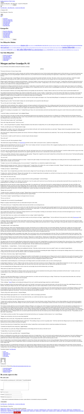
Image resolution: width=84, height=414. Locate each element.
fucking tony (58, 45)
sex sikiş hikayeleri (24, 49)
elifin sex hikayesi (31, 45)
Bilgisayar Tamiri (6, 371)
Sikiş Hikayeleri (6, 25)
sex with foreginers (37, 49)
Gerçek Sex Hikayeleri (8, 20)
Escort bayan (22, 142)
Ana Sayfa (5, 18)
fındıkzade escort (42, 409)
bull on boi (18, 45)
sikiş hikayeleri (50, 49)
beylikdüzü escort (76, 409)
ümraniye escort (52, 410)
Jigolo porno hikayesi (26, 47)
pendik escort (59, 410)
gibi (2, 47)
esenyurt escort (4, 410)
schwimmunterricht (3, 49)
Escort (10, 282)
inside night (5, 355)
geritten (62, 45)
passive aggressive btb (59, 47)
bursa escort (78, 410)
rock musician (6, 356)
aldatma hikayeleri (4, 45)
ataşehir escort (26, 410)
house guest (11, 47)
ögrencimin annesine (7, 57)
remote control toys (78, 47)
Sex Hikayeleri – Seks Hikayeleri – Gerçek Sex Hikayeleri (13, 7)
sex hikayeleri (9, 49)
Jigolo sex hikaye (38, 47)
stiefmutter (60, 49)
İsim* (2, 392)
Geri (1, 16)
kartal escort (32, 410)
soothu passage (56, 49)
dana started (5, 352)
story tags (64, 49)
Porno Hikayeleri (6, 22)
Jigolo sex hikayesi (44, 47)
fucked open (54, 45)
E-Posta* (2, 394)
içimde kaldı (5, 60)
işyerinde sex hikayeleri (16, 47)
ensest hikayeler (38, 45)
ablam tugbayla (6, 59)
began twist (12, 45)
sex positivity (15, 49)
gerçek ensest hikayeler (68, 45)
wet (78, 49)
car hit (4, 351)
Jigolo (21, 47)
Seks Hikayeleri (6, 23)
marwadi (54, 47)
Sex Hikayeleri (6, 24)
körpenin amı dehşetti (7, 55)
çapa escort (36, 409)
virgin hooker (75, 49)
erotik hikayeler (45, 45)
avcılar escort (63, 409)
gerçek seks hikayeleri (77, 45)
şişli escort (9, 409)
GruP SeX (6, 47)
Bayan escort (76, 217)
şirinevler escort (19, 410)
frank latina (50, 45)
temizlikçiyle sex (68, 49)
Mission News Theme (5, 408)
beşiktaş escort (30, 409)
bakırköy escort (56, 409)
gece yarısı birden (6, 56)
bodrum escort (66, 410)
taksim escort (23, 409)
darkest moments (6, 353)
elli (34, 45)
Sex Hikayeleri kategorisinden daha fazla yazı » (21, 366)
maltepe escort (39, 410)
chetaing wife (24, 45)
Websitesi (2, 396)
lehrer (48, 47)
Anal (9, 45)
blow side (15, 45)
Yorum (2, 389)
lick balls (51, 47)
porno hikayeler (68, 47)
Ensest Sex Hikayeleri (7, 19)
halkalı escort (69, 409)
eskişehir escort (72, 410)
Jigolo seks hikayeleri (32, 47)
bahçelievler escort (11, 410)
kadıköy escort (45, 410)
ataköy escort (50, 409)
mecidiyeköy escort (16, 409)
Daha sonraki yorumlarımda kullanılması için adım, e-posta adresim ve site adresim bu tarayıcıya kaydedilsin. (24, 399)
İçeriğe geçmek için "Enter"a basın (8, 1)
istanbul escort (3, 409)
